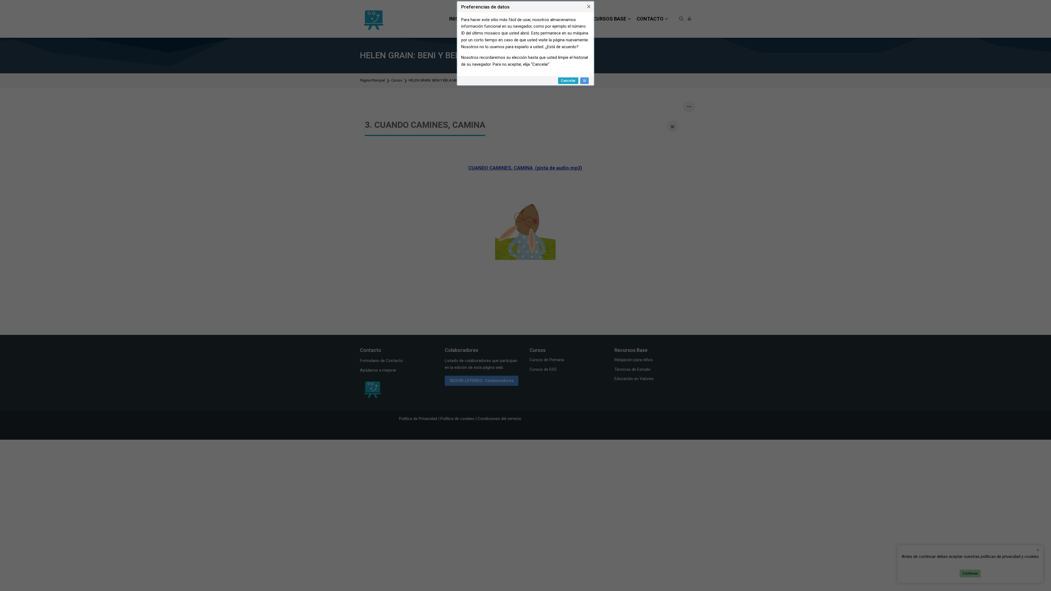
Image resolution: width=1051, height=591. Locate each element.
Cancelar (568, 81)
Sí (584, 81)
